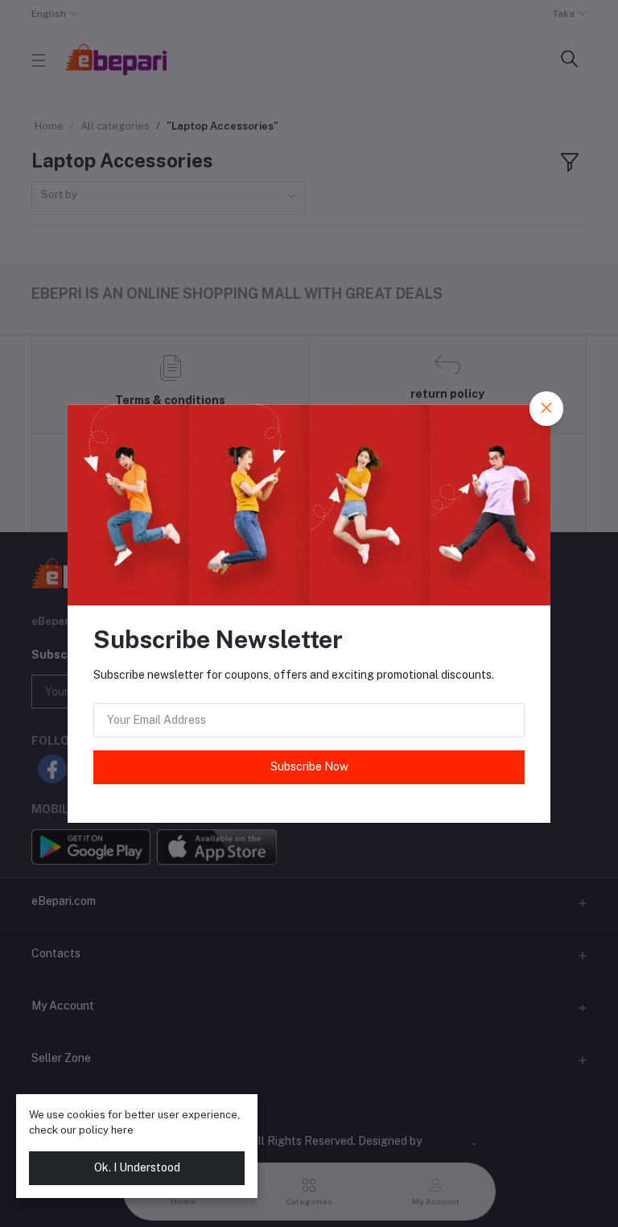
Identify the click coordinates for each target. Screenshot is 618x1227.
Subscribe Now (309, 766)
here (122, 1130)
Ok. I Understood (137, 1167)
